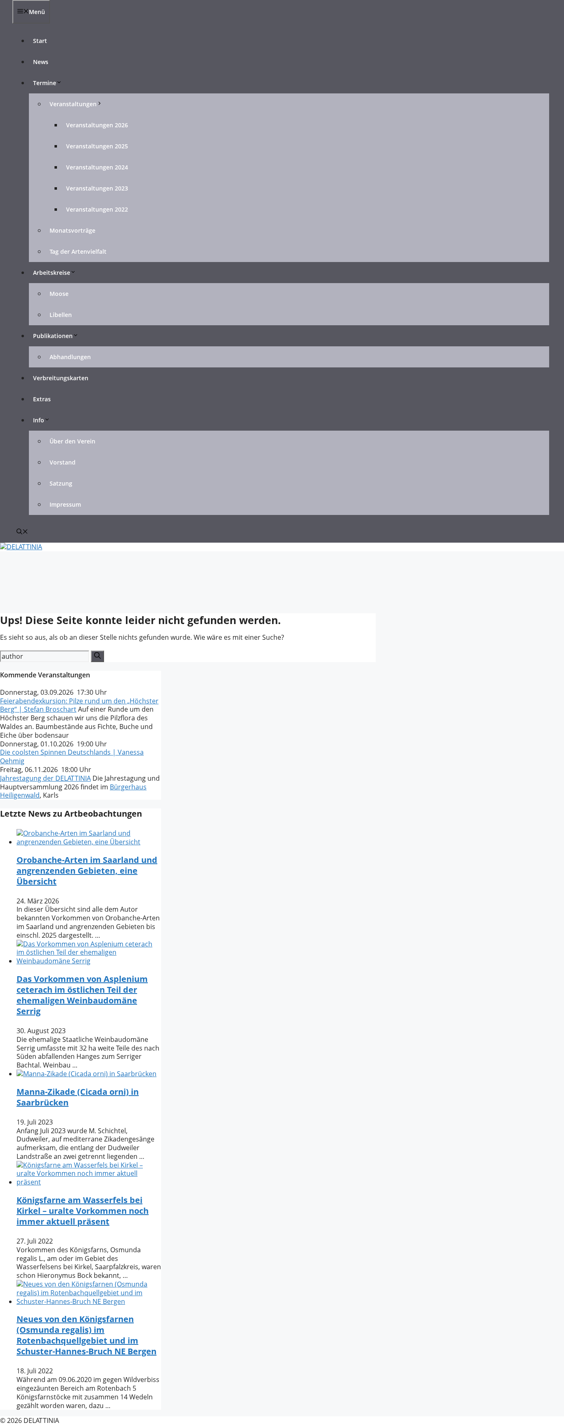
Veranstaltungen (73, 104)
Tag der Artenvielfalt (78, 251)
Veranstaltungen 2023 (97, 188)
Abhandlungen (70, 357)
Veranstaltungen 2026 (97, 125)
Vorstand (63, 462)
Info (38, 420)
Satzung (61, 483)
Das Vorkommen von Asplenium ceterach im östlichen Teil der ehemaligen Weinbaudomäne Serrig (82, 995)
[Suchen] (97, 656)
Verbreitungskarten (60, 378)
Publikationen (53, 336)
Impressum (65, 504)
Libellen (61, 315)
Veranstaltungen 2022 (97, 209)
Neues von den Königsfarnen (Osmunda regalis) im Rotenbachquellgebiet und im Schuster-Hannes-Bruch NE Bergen (86, 1335)
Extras (42, 399)
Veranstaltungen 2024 (97, 167)
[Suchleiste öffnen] (22, 532)
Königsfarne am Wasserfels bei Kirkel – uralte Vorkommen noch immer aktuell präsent (83, 1210)
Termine (44, 83)
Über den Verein (72, 441)
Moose (59, 294)
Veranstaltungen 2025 (97, 146)
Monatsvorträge (72, 230)
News (40, 62)
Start (40, 41)
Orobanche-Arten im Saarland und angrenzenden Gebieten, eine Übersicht (87, 870)
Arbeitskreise (51, 272)
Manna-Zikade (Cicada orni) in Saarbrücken (78, 1097)
